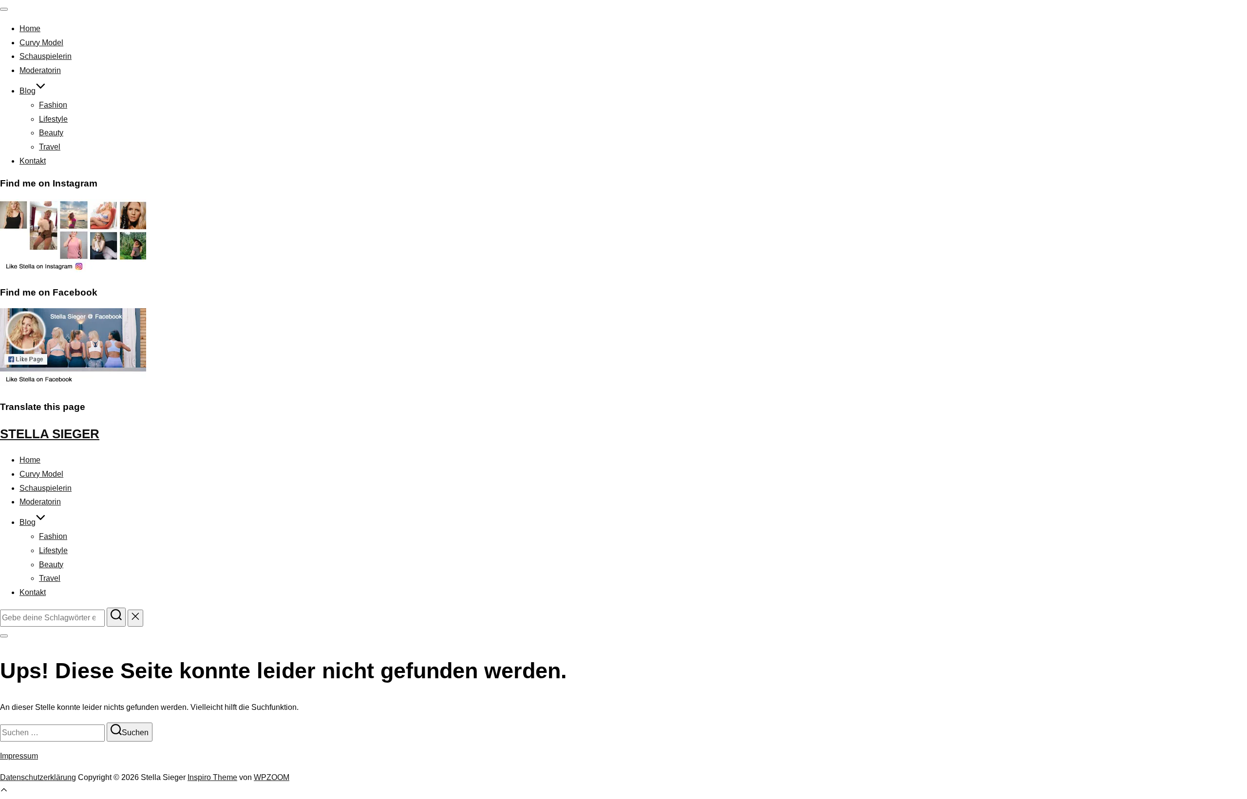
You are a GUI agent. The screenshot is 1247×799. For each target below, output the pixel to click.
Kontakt (32, 161)
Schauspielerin (45, 56)
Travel (49, 147)
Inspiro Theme (212, 777)
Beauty (51, 133)
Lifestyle (53, 119)
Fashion (53, 105)
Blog (27, 91)
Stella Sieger (49, 434)
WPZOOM (271, 777)
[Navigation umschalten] (4, 9)
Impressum (19, 756)
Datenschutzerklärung (38, 777)
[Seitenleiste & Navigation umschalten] (4, 635)
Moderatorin (40, 70)
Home (29, 28)
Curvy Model (41, 42)
